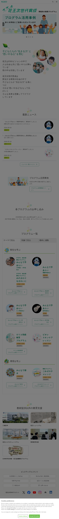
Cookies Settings (23, 516)
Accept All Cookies (34, 516)
